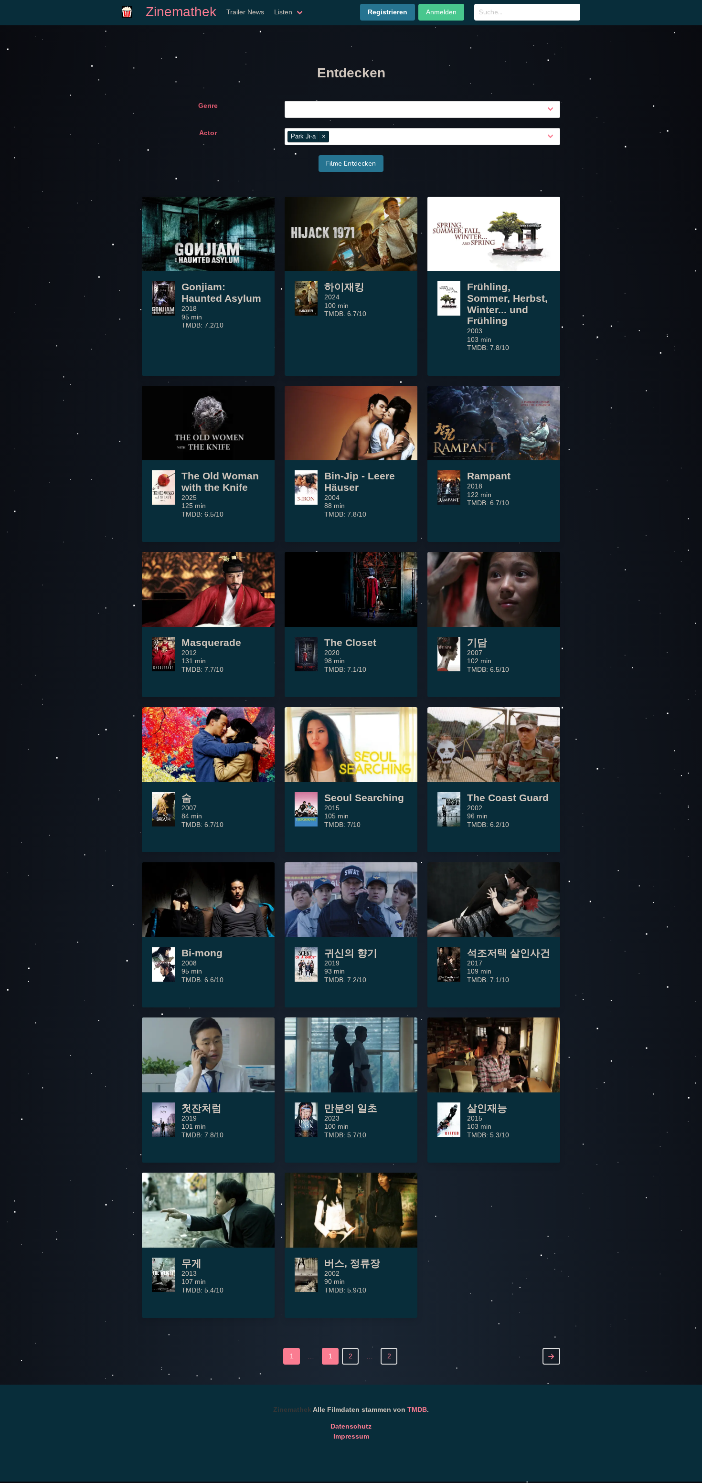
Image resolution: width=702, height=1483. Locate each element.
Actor (208, 133)
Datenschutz (351, 1426)
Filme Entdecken (351, 163)
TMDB (417, 1409)
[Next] (551, 1356)
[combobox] (424, 109)
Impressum (351, 1436)
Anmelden (441, 12)
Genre (208, 105)
